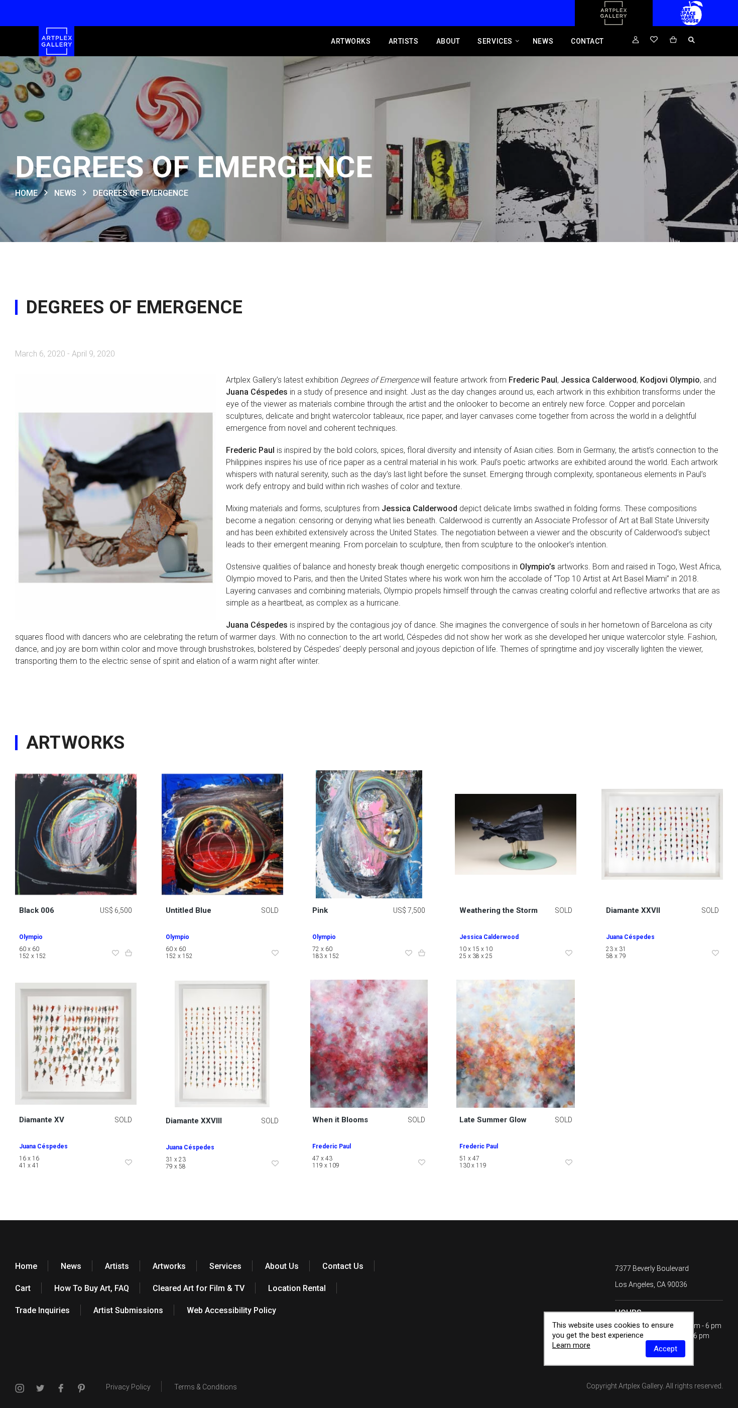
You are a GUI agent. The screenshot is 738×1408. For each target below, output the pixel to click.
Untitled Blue (188, 910)
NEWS (65, 193)
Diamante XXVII (633, 910)
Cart (23, 1288)
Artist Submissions (128, 1310)
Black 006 (36, 910)
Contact (587, 41)
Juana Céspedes (630, 937)
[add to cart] (128, 954)
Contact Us (342, 1266)
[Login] (636, 40)
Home (26, 1266)
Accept (665, 1348)
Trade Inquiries (42, 1310)
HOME (26, 193)
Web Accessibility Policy (231, 1310)
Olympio (31, 937)
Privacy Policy (128, 1387)
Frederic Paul (331, 1146)
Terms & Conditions (205, 1387)
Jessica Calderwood (489, 937)
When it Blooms (340, 1119)
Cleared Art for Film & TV (198, 1288)
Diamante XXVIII (194, 1120)
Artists (404, 41)
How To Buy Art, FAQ (91, 1288)
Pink (320, 910)
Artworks (351, 41)
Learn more (571, 1345)
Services (494, 41)
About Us (282, 1266)
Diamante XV (41, 1119)
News (543, 41)
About (448, 41)
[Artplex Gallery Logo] (613, 24)
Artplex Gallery (641, 1386)
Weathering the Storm (498, 910)
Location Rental (297, 1288)
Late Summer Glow (493, 1119)
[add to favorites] (115, 954)
